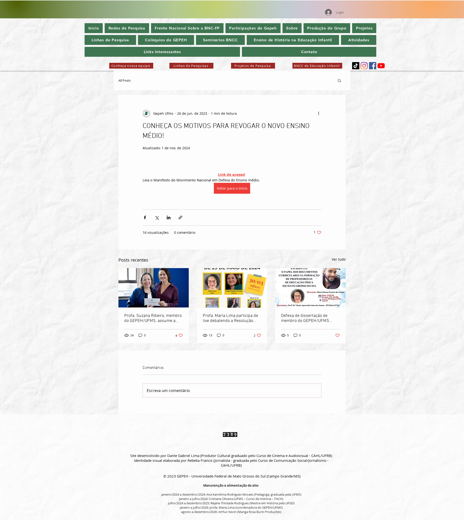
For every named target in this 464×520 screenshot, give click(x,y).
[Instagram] (364, 65)
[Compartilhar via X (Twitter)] (156, 217)
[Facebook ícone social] (372, 65)
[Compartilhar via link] (180, 217)
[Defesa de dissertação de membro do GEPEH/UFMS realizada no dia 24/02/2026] (310, 287)
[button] (339, 80)
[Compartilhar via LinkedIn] (168, 217)
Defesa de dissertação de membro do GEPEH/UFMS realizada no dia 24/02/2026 (307, 318)
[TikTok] (355, 65)
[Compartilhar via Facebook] (145, 217)
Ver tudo (339, 259)
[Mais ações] (318, 113)
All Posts (124, 80)
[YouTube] (381, 65)
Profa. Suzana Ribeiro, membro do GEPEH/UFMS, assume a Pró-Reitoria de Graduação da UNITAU (153, 318)
